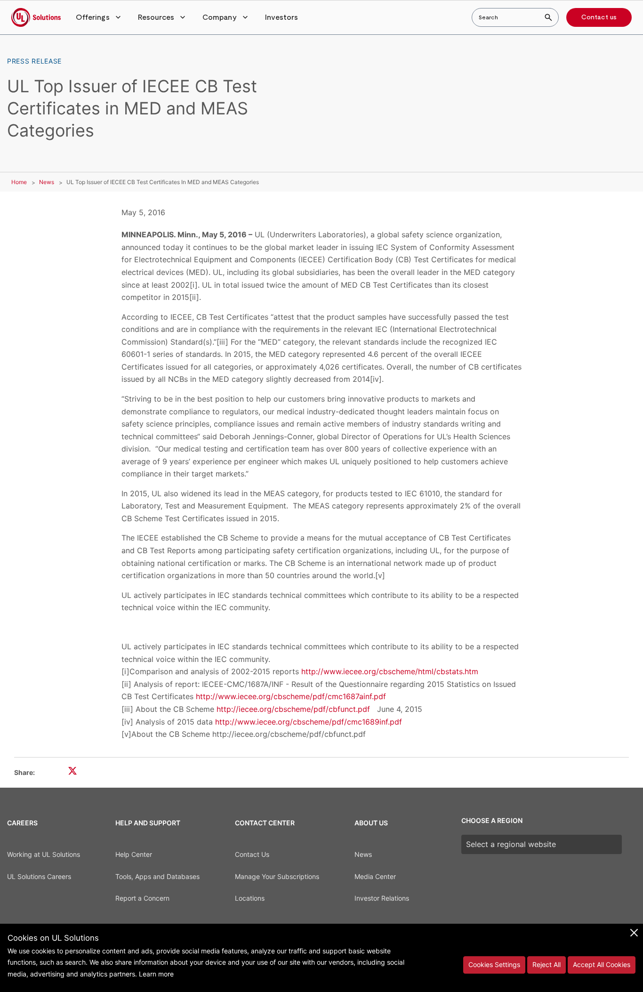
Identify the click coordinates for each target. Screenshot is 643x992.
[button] (99, 17)
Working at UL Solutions (43, 854)
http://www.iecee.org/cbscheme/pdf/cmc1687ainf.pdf (291, 696)
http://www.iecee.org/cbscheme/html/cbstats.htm (389, 671)
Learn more (156, 974)
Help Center (133, 854)
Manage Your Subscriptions (277, 876)
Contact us (599, 17)
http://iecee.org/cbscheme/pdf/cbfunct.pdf (293, 709)
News (46, 181)
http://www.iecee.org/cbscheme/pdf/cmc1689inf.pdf (308, 721)
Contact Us (252, 854)
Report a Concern (142, 898)
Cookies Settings (494, 964)
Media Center (375, 876)
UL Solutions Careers (39, 876)
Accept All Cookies (601, 964)
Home (19, 181)
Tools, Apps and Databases (157, 876)
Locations (250, 898)
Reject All (546, 964)
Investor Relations (381, 898)
